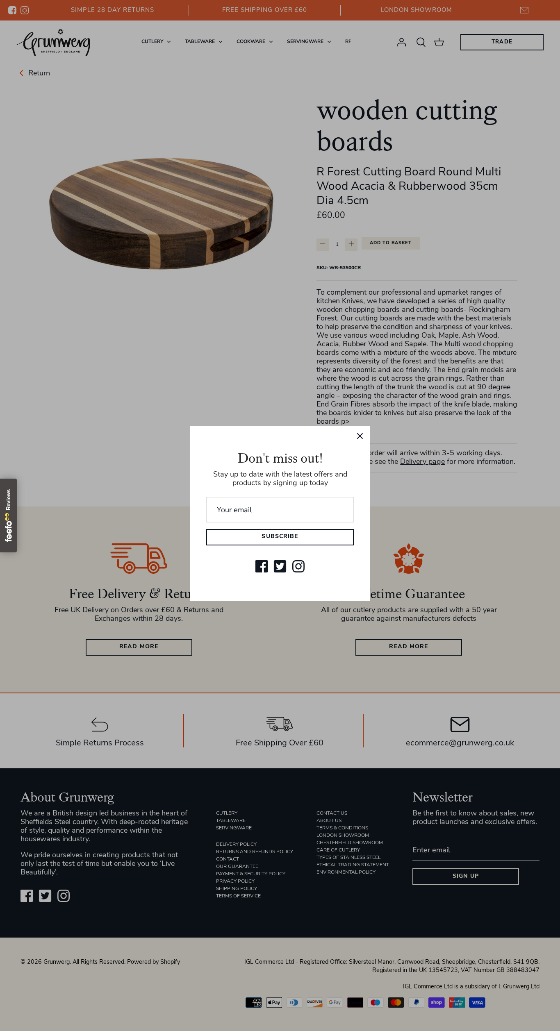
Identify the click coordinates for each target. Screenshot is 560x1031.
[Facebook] (261, 566)
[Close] (360, 436)
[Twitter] (280, 566)
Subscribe (280, 537)
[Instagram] (298, 566)
